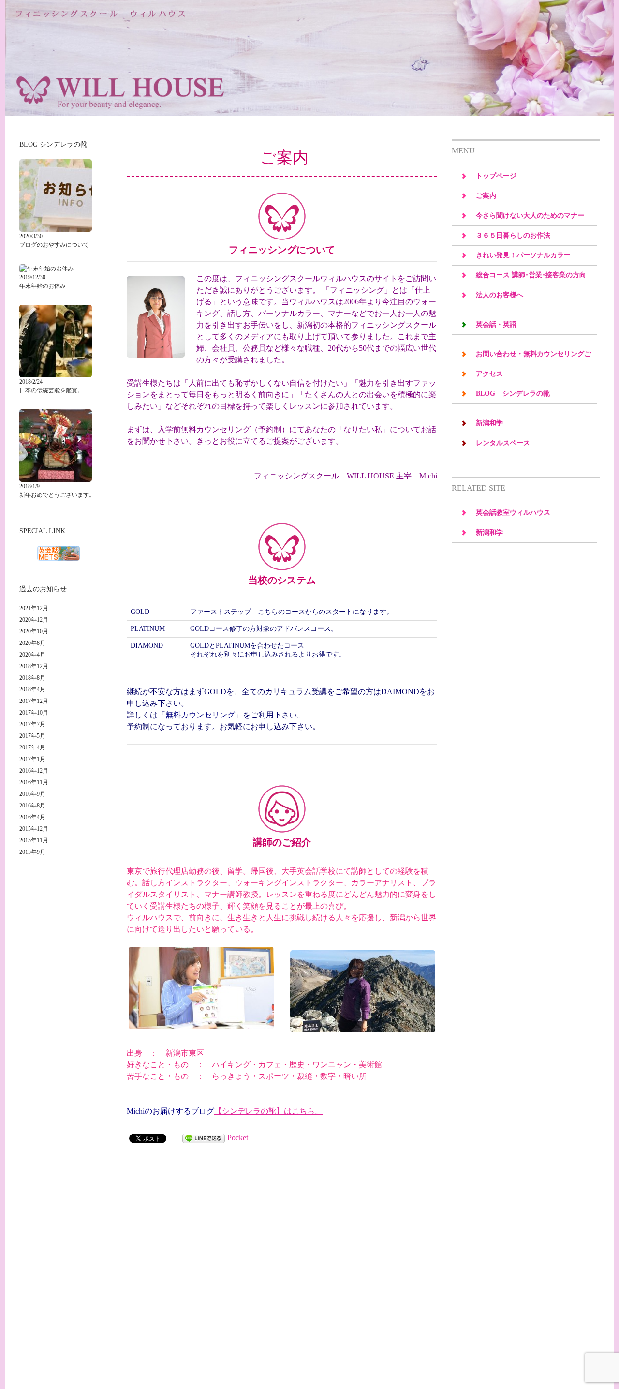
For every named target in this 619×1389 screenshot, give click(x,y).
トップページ (496, 175)
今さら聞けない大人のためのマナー (530, 215)
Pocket (237, 1138)
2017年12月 (33, 701)
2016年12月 (33, 770)
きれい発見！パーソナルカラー (523, 255)
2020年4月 (32, 654)
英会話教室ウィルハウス (513, 512)
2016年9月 (32, 794)
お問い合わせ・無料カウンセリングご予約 (533, 357)
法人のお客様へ (499, 295)
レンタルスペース (503, 443)
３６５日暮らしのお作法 (513, 235)
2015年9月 (32, 852)
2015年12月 (33, 828)
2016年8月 (32, 805)
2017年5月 (32, 735)
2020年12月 (33, 619)
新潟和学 (489, 423)
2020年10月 (33, 631)
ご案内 (486, 195)
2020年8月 (32, 643)
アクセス (489, 373)
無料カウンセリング (200, 715)
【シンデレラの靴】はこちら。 (268, 1111)
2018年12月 (33, 666)
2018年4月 (32, 689)
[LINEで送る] (203, 1138)
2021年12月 (33, 608)
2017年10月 (33, 712)
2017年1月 (32, 759)
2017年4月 (32, 747)
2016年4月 (32, 817)
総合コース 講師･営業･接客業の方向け (531, 278)
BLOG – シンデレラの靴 (513, 393)
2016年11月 (33, 782)
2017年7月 (32, 724)
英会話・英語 (496, 324)
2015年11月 (33, 840)
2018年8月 (32, 677)
